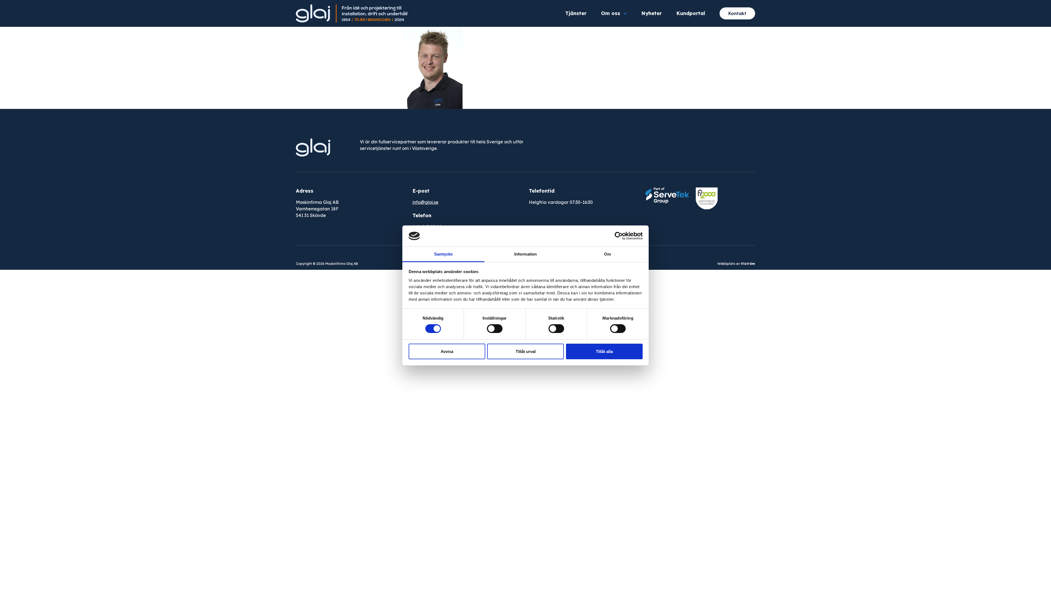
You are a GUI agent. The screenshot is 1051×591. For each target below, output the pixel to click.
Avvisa (447, 351)
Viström (748, 264)
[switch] (495, 328)
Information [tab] (525, 254)
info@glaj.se (425, 202)
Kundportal (690, 13)
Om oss (610, 13)
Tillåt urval (526, 351)
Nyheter (651, 13)
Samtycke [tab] (443, 254)
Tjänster (576, 13)
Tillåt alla (604, 351)
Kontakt (737, 13)
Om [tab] (607, 254)
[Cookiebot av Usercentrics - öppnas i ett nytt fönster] (619, 236)
